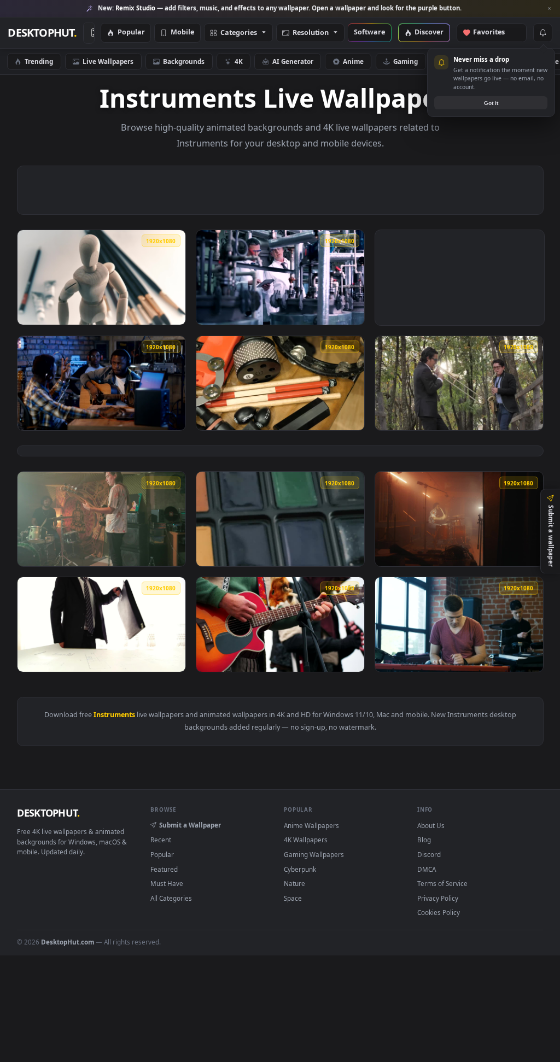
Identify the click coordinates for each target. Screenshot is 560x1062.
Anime (353, 61)
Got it (491, 103)
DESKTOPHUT (48, 812)
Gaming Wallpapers (314, 854)
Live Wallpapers (108, 61)
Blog (424, 839)
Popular (131, 32)
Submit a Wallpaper (190, 824)
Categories (238, 33)
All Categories (171, 898)
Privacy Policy (437, 898)
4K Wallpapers (306, 839)
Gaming (405, 61)
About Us (431, 825)
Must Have (166, 883)
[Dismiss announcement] (549, 9)
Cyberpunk (300, 869)
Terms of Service (442, 883)
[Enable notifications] (542, 33)
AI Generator (292, 61)
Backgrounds (184, 61)
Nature (294, 883)
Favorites (494, 32)
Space (293, 898)
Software (369, 32)
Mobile (182, 32)
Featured (164, 869)
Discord (429, 854)
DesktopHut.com (67, 941)
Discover (429, 32)
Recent (160, 839)
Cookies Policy (438, 912)
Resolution (311, 33)
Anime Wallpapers (311, 825)
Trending (39, 61)
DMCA (426, 869)
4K (239, 61)
